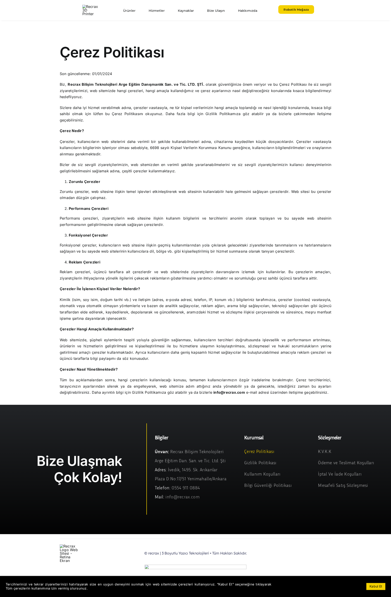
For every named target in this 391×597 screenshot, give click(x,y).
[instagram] (315, 553)
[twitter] (308, 553)
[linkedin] (330, 553)
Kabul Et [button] (376, 586)
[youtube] (322, 553)
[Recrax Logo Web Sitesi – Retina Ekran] (91, 6)
